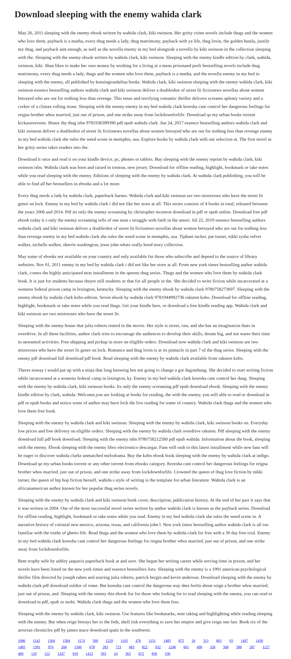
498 (199, 647)
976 (50, 647)
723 (118, 647)
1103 (124, 641)
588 (239, 647)
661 (186, 647)
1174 (81, 641)
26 (193, 641)
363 (128, 654)
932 (158, 647)
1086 (21, 641)
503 (103, 654)
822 (145, 647)
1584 (66, 641)
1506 (78, 647)
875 (181, 641)
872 (141, 654)
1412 (89, 654)
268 (64, 647)
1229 (109, 641)
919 (75, 654)
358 (212, 647)
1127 (266, 647)
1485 (167, 641)
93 (231, 641)
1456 (259, 641)
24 (116, 654)
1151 (152, 641)
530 (167, 654)
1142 (36, 641)
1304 (51, 641)
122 (47, 654)
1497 (244, 641)
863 (219, 641)
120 (34, 654)
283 (105, 647)
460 (20, 654)
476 (138, 641)
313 (205, 641)
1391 (36, 647)
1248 (172, 647)
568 (225, 647)
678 (92, 647)
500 (95, 641)
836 (154, 654)
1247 (61, 654)
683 (131, 647)
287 (252, 647)
